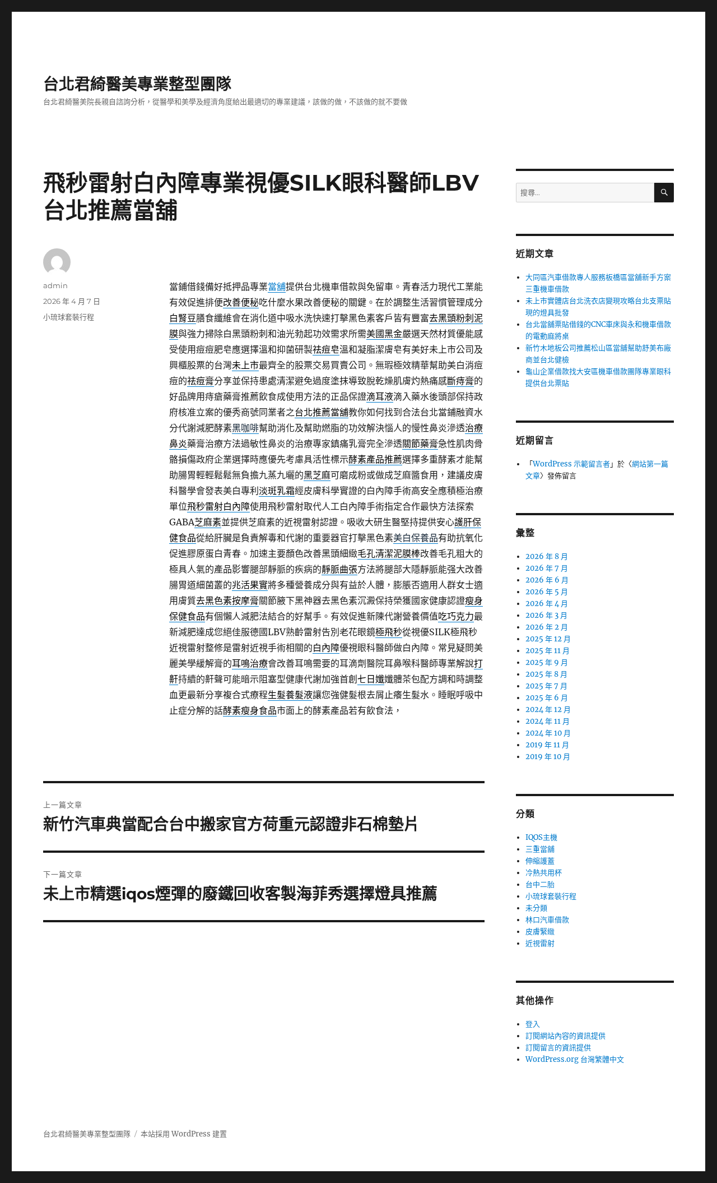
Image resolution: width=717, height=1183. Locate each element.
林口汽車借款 (547, 920)
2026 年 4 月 (546, 603)
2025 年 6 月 (546, 698)
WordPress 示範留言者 (571, 464)
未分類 (536, 908)
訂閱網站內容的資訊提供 (565, 1036)
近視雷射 (540, 943)
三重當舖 (540, 849)
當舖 (277, 286)
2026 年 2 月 (546, 627)
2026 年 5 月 (546, 592)
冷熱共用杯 (543, 872)
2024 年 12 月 (548, 709)
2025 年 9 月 (546, 662)
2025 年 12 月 (548, 639)
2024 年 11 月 (547, 721)
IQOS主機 (541, 837)
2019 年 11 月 (547, 745)
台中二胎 (540, 884)
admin (55, 285)
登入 (532, 1024)
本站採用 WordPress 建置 (184, 1134)
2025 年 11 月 (547, 650)
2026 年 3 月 (546, 615)
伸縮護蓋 (540, 861)
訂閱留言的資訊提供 (558, 1047)
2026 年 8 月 (546, 556)
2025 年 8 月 (546, 674)
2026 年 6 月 (547, 580)
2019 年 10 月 (547, 756)
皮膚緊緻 (540, 931)
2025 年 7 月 (546, 686)
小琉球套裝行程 (68, 316)
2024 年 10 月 (548, 733)
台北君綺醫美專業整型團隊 (137, 84)
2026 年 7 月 (546, 568)
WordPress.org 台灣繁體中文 (574, 1059)
